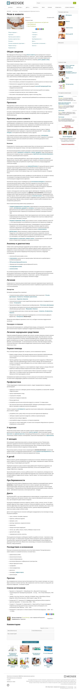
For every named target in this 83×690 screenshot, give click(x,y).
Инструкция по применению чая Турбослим (37, 22)
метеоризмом (17, 208)
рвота (39, 59)
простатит (9, 434)
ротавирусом (21, 409)
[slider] (51, 628)
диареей (24, 208)
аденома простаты (20, 434)
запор (47, 59)
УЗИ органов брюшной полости (18, 262)
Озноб (23, 220)
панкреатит (20, 152)
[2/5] (26, 17)
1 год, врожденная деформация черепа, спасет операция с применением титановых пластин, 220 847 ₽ (67, 139)
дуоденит (38, 152)
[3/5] (27, 17)
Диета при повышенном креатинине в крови (64, 103)
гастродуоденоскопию (15, 266)
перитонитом (50, 435)
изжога (42, 158)
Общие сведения (12, 32)
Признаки (10, 34)
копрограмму (13, 258)
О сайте (9, 679)
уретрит (35, 432)
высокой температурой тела (43, 86)
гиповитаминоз (42, 229)
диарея (44, 59)
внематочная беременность (44, 451)
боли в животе (31, 54)
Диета (33, 41)
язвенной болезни (33, 166)
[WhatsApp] (43, 29)
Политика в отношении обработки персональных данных (21, 676)
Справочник (58, 7)
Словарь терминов (69, 7)
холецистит (27, 152)
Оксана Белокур (26, 617)
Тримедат (60, 96)
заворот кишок (30, 238)
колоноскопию (13, 268)
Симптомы (19, 7)
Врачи (43, 7)
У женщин (34, 34)
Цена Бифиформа (31, 24)
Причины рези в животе (14, 36)
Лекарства (35, 7)
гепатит (33, 152)
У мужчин (34, 32)
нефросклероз (20, 572)
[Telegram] (39, 29)
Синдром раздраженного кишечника (19, 206)
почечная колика (37, 195)
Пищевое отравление (15, 220)
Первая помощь (12, 45)
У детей (34, 36)
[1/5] (25, 17)
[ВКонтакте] (36, 29)
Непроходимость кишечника (17, 238)
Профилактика (11, 47)
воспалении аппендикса (38, 181)
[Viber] (41, 29)
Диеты (27, 7)
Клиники (50, 7)
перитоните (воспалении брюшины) (43, 154)
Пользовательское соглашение (14, 677)
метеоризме (44, 135)
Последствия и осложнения (38, 43)
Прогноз (34, 45)
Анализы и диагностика (14, 39)
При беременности (36, 39)
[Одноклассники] (38, 29)
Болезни (10, 7)
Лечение (10, 41)
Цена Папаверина (31, 26)
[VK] (8, 685)
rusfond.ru (67, 128)
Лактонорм (61, 110)
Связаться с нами (11, 681)
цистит (31, 432)
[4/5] (29, 17)
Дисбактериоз (13, 231)
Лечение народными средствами (16, 43)
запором (31, 208)
